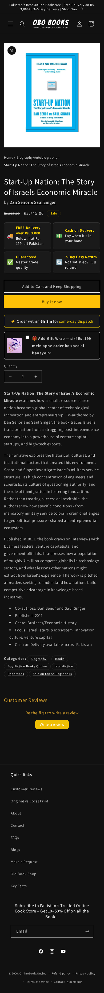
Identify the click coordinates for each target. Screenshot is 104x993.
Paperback (16, 674)
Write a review (52, 724)
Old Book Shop (24, 873)
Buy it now (52, 301)
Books (60, 659)
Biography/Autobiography (37, 157)
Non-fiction (64, 666)
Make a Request (24, 861)
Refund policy (61, 973)
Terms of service (37, 982)
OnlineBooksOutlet (32, 973)
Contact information (68, 982)
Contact (17, 825)
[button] (11, 24)
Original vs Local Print (30, 801)
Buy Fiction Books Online (27, 666)
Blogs (15, 849)
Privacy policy (85, 973)
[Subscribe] (87, 931)
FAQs (15, 837)
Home (8, 157)
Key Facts (19, 885)
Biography (39, 659)
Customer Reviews (26, 789)
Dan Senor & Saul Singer (33, 202)
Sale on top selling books (52, 674)
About (16, 813)
